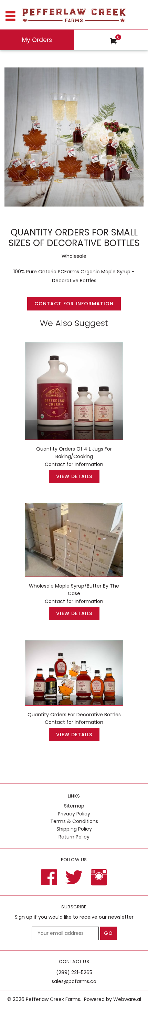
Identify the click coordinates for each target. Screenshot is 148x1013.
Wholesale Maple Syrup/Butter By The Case (74, 589)
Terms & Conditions (74, 821)
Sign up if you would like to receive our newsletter (74, 917)
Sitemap (74, 805)
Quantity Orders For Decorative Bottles (74, 714)
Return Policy (74, 836)
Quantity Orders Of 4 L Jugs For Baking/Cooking (74, 452)
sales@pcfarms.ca (74, 981)
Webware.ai (127, 999)
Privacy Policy (74, 813)
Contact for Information (74, 303)
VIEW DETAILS (74, 476)
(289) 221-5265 (74, 972)
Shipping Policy (74, 828)
